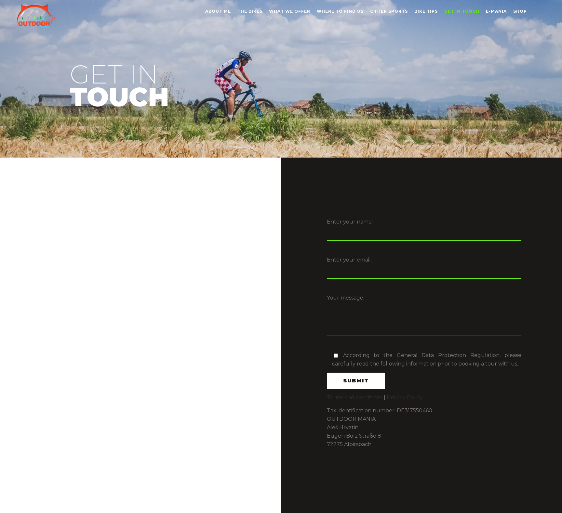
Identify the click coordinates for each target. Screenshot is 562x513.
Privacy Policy (404, 397)
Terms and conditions (354, 397)
